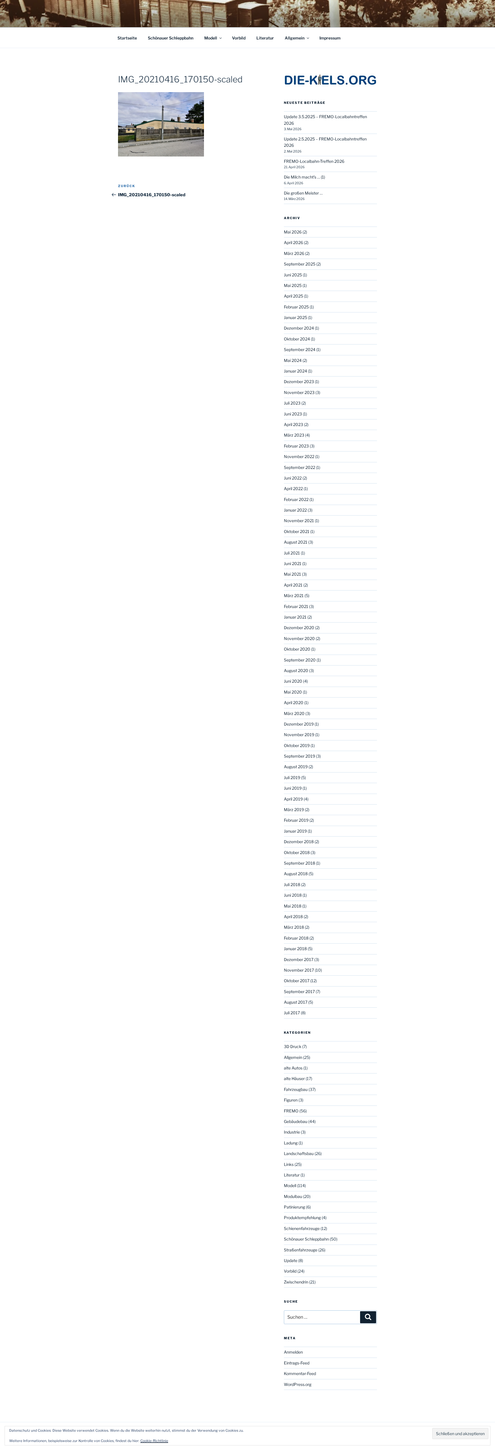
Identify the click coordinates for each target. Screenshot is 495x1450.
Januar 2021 (295, 617)
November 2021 (299, 520)
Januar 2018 (295, 948)
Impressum (330, 37)
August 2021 (295, 542)
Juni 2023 (293, 413)
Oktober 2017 (296, 980)
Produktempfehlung (302, 1217)
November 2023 (299, 392)
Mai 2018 (292, 906)
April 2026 (293, 242)
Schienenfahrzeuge (302, 1228)
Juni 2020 (293, 681)
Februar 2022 (296, 499)
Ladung (291, 1142)
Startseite (127, 37)
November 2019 (299, 734)
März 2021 (294, 595)
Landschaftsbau (299, 1153)
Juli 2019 (292, 777)
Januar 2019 (295, 831)
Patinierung (294, 1207)
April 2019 (293, 799)
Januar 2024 (295, 371)
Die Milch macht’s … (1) (304, 177)
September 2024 (299, 349)
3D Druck (292, 1046)
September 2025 (299, 264)
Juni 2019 (293, 788)
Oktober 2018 (297, 852)
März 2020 (294, 713)
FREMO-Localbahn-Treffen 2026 (314, 161)
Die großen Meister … (303, 193)
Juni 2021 (292, 563)
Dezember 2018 (299, 841)
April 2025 (293, 296)
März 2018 (294, 927)
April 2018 (293, 916)
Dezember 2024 (299, 328)
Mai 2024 (293, 360)
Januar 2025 (295, 317)
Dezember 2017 (298, 959)
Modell (210, 37)
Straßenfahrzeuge (300, 1249)
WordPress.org (297, 1384)
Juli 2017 (292, 1012)
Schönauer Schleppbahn (170, 37)
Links (289, 1164)
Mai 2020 (293, 692)
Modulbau (293, 1196)
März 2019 (294, 809)
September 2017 (299, 991)
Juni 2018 (293, 895)
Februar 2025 (296, 306)
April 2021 (293, 585)
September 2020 (300, 659)
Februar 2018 (296, 938)
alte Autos (293, 1067)
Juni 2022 (293, 478)
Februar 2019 (296, 820)
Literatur (265, 37)
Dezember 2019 (299, 724)
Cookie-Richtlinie (154, 1441)
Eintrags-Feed (296, 1362)
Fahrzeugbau (296, 1089)
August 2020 (296, 670)
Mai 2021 (292, 574)
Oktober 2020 (297, 649)
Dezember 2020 (299, 627)
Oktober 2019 (297, 745)
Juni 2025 (293, 274)
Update (290, 1260)
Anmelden (293, 1352)
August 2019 (296, 766)
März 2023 (294, 435)
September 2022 (299, 467)
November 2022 (299, 456)
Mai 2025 (293, 285)
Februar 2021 (296, 606)
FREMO (291, 1110)
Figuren (291, 1100)
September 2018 (299, 863)
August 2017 (295, 1002)
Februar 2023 (296, 445)
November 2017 (299, 970)
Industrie (292, 1132)
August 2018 (296, 873)
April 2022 (293, 488)
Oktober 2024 (297, 338)
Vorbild (238, 37)
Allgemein (295, 37)
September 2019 (299, 756)
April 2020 (293, 702)
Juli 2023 (292, 403)
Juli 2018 (292, 884)
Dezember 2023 (299, 381)
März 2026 (294, 253)
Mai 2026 (293, 231)
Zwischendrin (296, 1281)
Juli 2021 (292, 552)
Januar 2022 (295, 510)
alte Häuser (294, 1078)
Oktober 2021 (296, 531)
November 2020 (299, 638)
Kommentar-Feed (300, 1373)
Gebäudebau (295, 1121)
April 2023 (293, 424)
